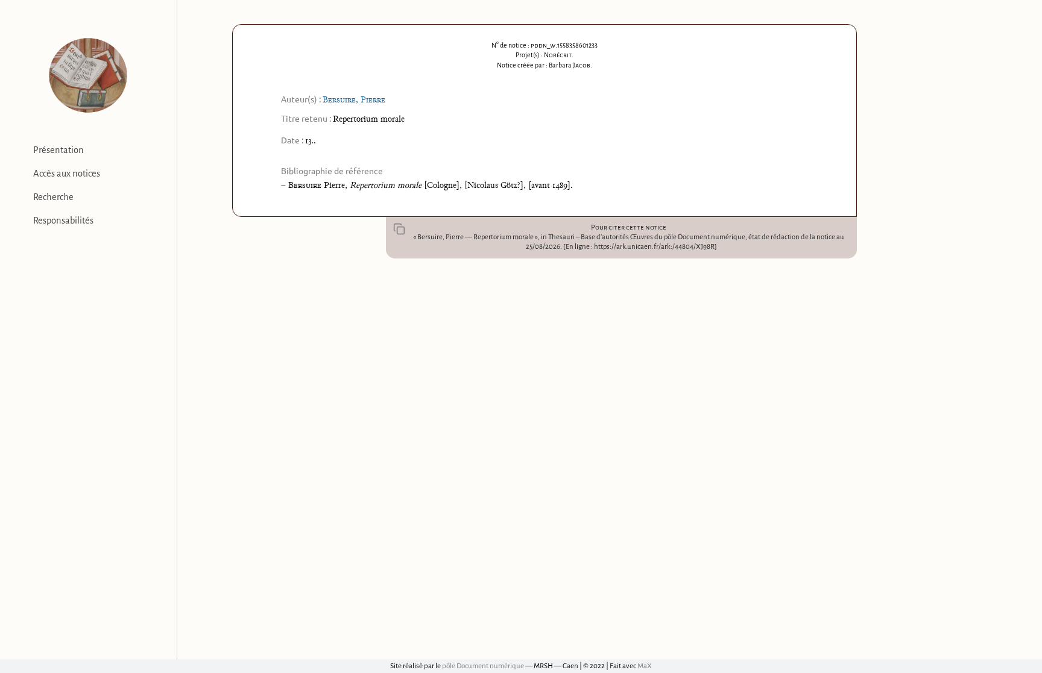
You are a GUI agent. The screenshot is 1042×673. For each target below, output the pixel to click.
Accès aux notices (66, 173)
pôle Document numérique (483, 666)
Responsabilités (63, 220)
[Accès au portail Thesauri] (88, 75)
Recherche (53, 197)
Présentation (58, 150)
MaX (644, 666)
